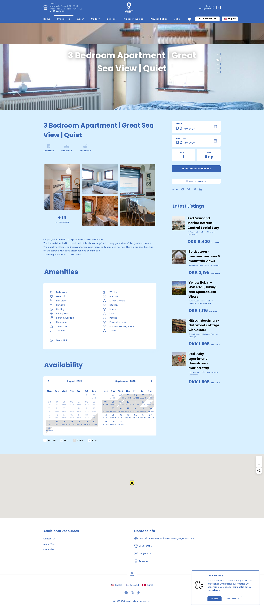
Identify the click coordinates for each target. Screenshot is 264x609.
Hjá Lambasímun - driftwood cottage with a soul (204, 325)
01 (218, 54)
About (80, 19)
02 (217, 59)
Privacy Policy (158, 19)
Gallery (95, 19)
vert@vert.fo (206, 8)
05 (218, 72)
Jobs (177, 19)
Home (46, 19)
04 (218, 68)
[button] (132, 483)
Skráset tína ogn (133, 19)
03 (218, 64)
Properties (63, 19)
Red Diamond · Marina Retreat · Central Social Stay (203, 223)
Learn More (213, 590)
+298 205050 (57, 11)
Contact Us (49, 538)
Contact (112, 19)
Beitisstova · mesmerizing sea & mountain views (204, 256)
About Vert (49, 544)
